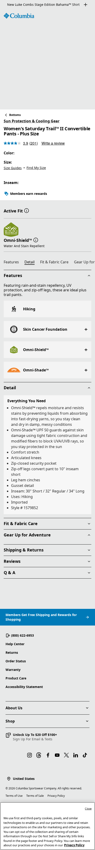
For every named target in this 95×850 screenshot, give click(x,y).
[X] (66, 755)
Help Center (15, 644)
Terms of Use (14, 796)
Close (88, 808)
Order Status (16, 661)
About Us (14, 707)
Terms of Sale (35, 796)
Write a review (53, 143)
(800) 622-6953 (22, 635)
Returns (12, 652)
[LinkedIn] (75, 755)
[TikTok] (84, 755)
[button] (26, 210)
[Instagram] (29, 755)
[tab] (13, 262)
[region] (47, 59)
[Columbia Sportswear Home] (19, 16)
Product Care (16, 678)
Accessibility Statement (24, 687)
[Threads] (38, 755)
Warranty (13, 669)
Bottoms (15, 115)
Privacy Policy (56, 796)
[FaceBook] (48, 755)
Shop (10, 721)
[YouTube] (57, 755)
